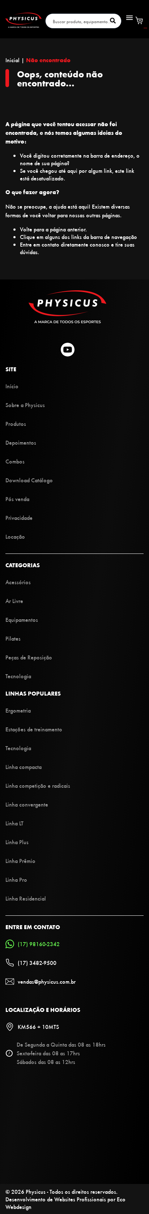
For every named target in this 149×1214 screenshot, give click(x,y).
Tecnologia (18, 676)
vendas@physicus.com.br (47, 981)
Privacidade (19, 517)
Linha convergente (26, 804)
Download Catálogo (29, 480)
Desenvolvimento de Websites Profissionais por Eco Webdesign (65, 1202)
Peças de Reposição (28, 657)
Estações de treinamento (33, 729)
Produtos (15, 423)
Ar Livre (14, 600)
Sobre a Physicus (25, 405)
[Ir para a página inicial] (23, 25)
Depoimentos (20, 442)
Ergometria (18, 710)
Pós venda (17, 499)
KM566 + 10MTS (38, 1026)
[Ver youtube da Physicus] (67, 350)
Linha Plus (17, 842)
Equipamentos (21, 619)
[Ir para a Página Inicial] (67, 321)
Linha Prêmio (20, 860)
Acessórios (18, 582)
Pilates (13, 638)
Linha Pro (16, 879)
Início (11, 386)
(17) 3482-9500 (37, 962)
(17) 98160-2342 (39, 944)
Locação (15, 536)
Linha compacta (23, 766)
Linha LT (14, 823)
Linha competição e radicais (37, 785)
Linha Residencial (25, 898)
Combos (15, 461)
